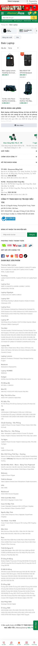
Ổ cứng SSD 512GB (23, 591)
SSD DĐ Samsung (16, 571)
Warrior (3, 456)
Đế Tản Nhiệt (19, 379)
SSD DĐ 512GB (10, 578)
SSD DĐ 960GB (20, 578)
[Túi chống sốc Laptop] (26, 31)
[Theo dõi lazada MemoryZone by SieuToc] (7, 255)
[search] (34, 17)
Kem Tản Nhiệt (20, 552)
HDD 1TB (11, 610)
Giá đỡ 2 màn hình (17, 467)
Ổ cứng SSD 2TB (24, 593)
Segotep (31, 506)
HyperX (18, 425)
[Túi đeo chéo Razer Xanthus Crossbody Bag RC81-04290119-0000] (10, 88)
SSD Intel (29, 595)
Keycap (14, 435)
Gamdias (18, 508)
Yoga (21, 358)
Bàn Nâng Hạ (17, 458)
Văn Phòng (4, 301)
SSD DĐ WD (26, 571)
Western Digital (5, 561)
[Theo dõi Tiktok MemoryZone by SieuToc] (25, 255)
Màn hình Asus (5, 531)
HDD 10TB (17, 612)
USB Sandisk (4, 412)
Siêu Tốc (31, 627)
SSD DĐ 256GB (22, 576)
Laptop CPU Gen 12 (22, 278)
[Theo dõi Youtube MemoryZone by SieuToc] (21, 255)
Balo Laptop (27, 379)
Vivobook (29, 314)
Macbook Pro (12, 367)
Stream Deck (13, 481)
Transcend (13, 561)
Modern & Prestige (31, 350)
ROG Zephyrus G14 (7, 311)
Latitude (16, 301)
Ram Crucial (20, 542)
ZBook (34, 322)
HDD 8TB (11, 612)
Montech (7, 508)
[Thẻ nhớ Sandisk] (19, 7)
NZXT (23, 508)
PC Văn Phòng (5, 404)
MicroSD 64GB (6, 335)
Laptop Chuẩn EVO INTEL (8, 278)
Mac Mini (25, 391)
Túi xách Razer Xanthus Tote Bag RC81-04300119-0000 (27, 101)
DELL (5, 385)
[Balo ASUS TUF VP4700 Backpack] (28, 60)
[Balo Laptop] (9, 31)
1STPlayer (25, 506)
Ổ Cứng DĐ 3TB (19, 563)
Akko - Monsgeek (6, 433)
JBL (29, 442)
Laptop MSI (10, 267)
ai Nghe (4, 444)
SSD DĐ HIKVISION (23, 574)
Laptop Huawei (10, 272)
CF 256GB (18, 341)
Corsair (13, 425)
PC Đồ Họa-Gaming (16, 404)
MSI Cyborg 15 (18, 20)
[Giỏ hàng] (33, 13)
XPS (9, 303)
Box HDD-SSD (17, 550)
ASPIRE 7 (22, 286)
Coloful (17, 500)
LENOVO (10, 385)
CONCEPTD (9, 286)
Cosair (3, 506)
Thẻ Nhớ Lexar (14, 333)
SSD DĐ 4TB (10, 580)
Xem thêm (20, 125)
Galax (13, 508)
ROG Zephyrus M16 (7, 314)
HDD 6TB (4, 612)
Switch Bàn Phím (21, 435)
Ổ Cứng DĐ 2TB (8, 563)
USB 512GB (27, 416)
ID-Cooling (24, 523)
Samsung (24, 442)
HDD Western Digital (14, 614)
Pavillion (14, 322)
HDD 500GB (4, 610)
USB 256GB (20, 416)
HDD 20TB (5, 614)
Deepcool (14, 506)
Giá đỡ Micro (27, 467)
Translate (34, 3)
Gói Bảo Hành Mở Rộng (7, 379)
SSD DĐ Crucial (5, 571)
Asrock (20, 391)
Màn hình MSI (26, 533)
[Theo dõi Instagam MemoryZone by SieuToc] (16, 255)
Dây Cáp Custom (32, 435)
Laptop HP (28, 267)
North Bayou (23, 469)
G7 (10, 294)
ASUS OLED (27, 20)
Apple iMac (18, 397)
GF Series (28, 348)
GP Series (8, 350)
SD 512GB (16, 339)
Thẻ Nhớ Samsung (17, 330)
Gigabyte (16, 494)
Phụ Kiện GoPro (30, 552)
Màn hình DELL (14, 531)
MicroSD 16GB (23, 333)
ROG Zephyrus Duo (31, 311)
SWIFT (3, 286)
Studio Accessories (31, 481)
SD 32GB (23, 337)
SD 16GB (17, 337)
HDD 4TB (31, 610)
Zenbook (6, 309)
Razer (8, 425)
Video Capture (5, 481)
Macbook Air (4, 367)
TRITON (12, 288)
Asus (3, 508)
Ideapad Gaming (28, 358)
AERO (14, 294)
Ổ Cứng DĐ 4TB (29, 563)
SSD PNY (30, 598)
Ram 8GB (10, 540)
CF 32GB (34, 339)
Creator (9, 352)
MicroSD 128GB (15, 335)
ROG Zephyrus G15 (19, 311)
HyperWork (34, 456)
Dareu (3, 435)
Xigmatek (8, 506)
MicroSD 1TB (9, 337)
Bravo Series (20, 348)
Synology (3, 604)
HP (2, 385)
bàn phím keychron (7, 20)
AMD (5, 487)
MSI (16, 391)
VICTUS (20, 322)
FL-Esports (30, 433)
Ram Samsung (11, 544)
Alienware (4, 303)
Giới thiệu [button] (5, 151)
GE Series (15, 350)
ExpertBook (5, 316)
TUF (2, 309)
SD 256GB (9, 339)
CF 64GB (4, 341)
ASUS (9, 391)
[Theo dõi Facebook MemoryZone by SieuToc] (3, 255)
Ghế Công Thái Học (27, 458)
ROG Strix (23, 314)
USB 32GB (32, 414)
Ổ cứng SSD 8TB (12, 595)
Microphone (21, 481)
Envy (9, 322)
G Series (32, 301)
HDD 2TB (18, 610)
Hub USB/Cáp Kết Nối (28, 550)
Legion (4, 360)
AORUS (19, 294)
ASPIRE (16, 286)
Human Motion (14, 469)
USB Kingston (13, 412)
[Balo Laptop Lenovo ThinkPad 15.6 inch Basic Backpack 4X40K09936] (10, 60)
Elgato (13, 475)
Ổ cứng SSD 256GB (19, 589)
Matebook (4, 373)
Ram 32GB (24, 540)
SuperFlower (29, 514)
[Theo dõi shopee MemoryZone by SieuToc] (12, 255)
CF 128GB (11, 341)
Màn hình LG (18, 533)
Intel (2, 487)
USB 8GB (18, 414)
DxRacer (18, 456)
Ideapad (3, 358)
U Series (3, 294)
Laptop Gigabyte (19, 267)
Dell (32, 425)
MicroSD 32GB (33, 333)
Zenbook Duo (14, 309)
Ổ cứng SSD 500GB (11, 591)
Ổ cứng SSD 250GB (7, 589)
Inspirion (21, 301)
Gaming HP (15, 324)
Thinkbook (10, 358)
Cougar (4, 458)
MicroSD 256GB (25, 335)
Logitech (3, 425)
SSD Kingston (22, 595)
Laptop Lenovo (24, 269)
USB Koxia (28, 412)
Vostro (27, 301)
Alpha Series (4, 348)
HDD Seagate (25, 614)
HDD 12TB (25, 612)
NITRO (28, 286)
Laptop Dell (16, 269)
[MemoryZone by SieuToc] (15, 13)
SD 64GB (29, 337)
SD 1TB (22, 339)
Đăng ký (32, 234)
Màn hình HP (23, 531)
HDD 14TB (32, 612)
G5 (8, 294)
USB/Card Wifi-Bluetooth (8, 552)
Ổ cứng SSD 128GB (18, 586)
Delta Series (12, 348)
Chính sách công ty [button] (9, 157)
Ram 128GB (5, 542)
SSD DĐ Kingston (12, 574)
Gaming (10, 301)
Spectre (29, 322)
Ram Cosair (13, 542)
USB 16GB (25, 414)
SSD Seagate (10, 598)
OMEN (9, 324)
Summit (4, 352)
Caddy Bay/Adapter (6, 550)
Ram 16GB (17, 540)
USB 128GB (12, 416)
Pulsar (23, 425)
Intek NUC (4, 391)
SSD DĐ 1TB (29, 578)
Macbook (3, 267)
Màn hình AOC (9, 533)
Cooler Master (26, 456)
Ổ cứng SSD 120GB (6, 586)
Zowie (28, 425)
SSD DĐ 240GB (12, 576)
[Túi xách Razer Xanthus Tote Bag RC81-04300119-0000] (28, 88)
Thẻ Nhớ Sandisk (6, 330)
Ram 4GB (4, 540)
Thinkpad (16, 358)
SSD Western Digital (20, 598)
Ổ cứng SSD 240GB (31, 586)
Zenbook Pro (31, 309)
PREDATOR (5, 288)
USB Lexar (21, 412)
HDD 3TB (24, 610)
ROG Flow (17, 314)
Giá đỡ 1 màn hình (6, 467)
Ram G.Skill (28, 542)
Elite (25, 322)
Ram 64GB (31, 540)
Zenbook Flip (22, 309)
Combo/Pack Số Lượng (28, 341)
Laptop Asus (8, 269)
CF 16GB (28, 339)
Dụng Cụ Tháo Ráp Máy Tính (10, 555)
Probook (4, 324)
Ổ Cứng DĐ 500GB (23, 561)
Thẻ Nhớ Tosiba (27, 330)
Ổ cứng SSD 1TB (13, 593)
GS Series (22, 350)
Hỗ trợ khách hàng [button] (9, 162)
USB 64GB (5, 416)
